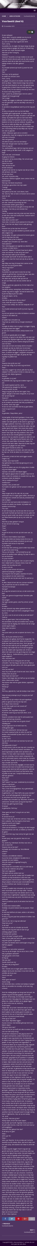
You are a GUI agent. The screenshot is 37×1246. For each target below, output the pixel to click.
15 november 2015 (9, 26)
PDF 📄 (30, 32)
